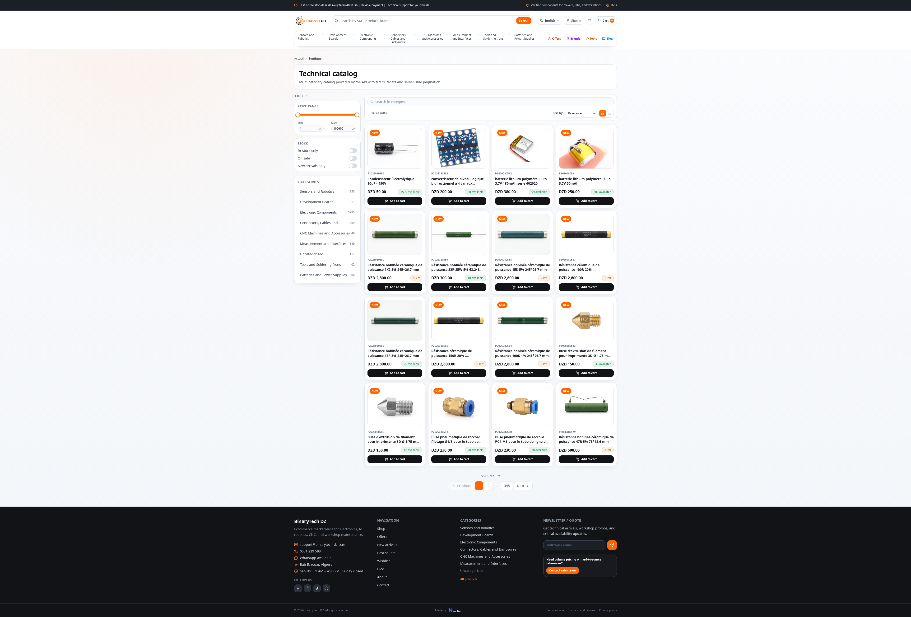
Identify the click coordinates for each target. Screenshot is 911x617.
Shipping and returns (581, 610)
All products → (470, 579)
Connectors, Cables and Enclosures (488, 549)
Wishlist (383, 561)
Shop (381, 528)
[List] (609, 113)
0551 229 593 (310, 551)
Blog (609, 39)
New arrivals (387, 544)
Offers (556, 39)
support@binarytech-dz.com (322, 544)
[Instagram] (307, 588)
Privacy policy (608, 610)
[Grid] (602, 113)
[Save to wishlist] (416, 134)
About (382, 577)
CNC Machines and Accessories (485, 556)
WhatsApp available (315, 558)
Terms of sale (555, 610)
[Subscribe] (612, 545)
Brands (575, 39)
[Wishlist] (589, 20)
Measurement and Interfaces (483, 563)
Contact (383, 585)
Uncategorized (471, 570)
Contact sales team (562, 570)
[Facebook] (298, 588)
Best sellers (386, 553)
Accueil (299, 59)
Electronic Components (478, 542)
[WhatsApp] (326, 588)
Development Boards (476, 535)
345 (507, 485)
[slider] (297, 114)
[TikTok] (317, 588)
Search (524, 21)
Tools (593, 39)
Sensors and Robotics (477, 528)
